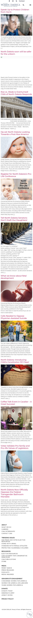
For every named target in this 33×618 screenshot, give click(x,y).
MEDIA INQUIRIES (8, 574)
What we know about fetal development (14, 277)
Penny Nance (7, 568)
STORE (4, 561)
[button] (30, 5)
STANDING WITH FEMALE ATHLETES (14, 546)
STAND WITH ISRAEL (9, 543)
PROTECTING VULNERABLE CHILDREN (15, 548)
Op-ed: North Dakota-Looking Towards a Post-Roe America (15, 133)
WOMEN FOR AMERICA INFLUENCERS (15, 583)
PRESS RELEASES (8, 570)
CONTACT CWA (7, 533)
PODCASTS (5, 572)
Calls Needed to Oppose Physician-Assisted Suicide (14, 317)
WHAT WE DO (6, 527)
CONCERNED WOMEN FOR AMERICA (14, 581)
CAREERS (5, 529)
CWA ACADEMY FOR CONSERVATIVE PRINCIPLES (14, 556)
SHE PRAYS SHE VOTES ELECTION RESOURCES (13, 540)
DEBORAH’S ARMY (8, 593)
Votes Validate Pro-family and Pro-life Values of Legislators (15, 447)
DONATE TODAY (7, 591)
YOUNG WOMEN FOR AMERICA (12, 585)
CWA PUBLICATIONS (9, 559)
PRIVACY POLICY (8, 599)
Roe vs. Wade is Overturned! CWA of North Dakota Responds (16, 93)
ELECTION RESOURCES (10, 553)
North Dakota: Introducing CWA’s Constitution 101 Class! (15, 361)
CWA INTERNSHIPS (8, 531)
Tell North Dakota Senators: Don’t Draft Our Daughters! (14, 219)
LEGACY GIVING (7, 595)
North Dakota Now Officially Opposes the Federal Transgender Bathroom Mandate (14, 493)
